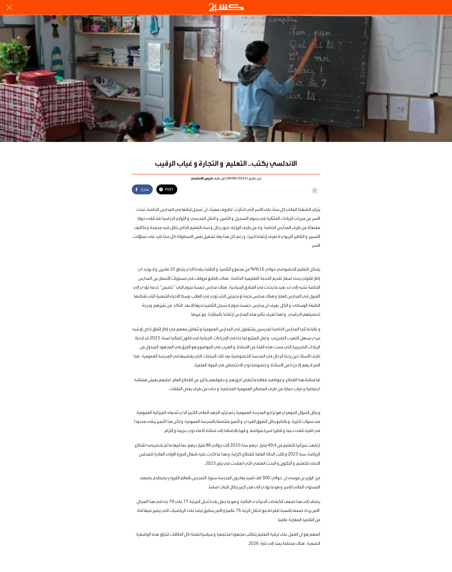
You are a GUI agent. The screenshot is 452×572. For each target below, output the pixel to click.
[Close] (9, 7)
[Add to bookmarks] (314, 190)
